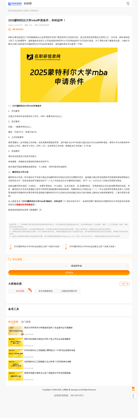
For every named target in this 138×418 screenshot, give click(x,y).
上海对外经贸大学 (69, 291)
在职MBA (34, 11)
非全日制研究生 (46, 291)
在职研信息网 (17, 11)
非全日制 (20, 291)
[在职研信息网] (16, 3)
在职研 (26, 11)
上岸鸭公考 (66, 390)
